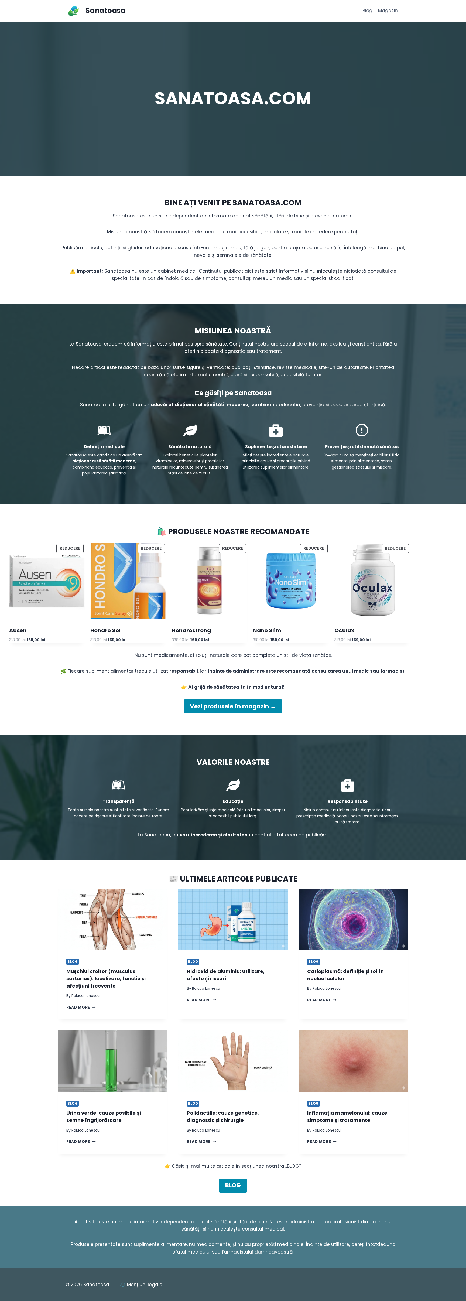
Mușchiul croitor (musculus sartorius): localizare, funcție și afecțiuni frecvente (106, 978)
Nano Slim (267, 630)
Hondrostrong (191, 630)
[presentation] (112, 919)
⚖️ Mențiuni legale (141, 1284)
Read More (81, 1007)
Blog (367, 10)
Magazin (388, 10)
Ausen (17, 630)
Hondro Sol (105, 630)
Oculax (344, 630)
